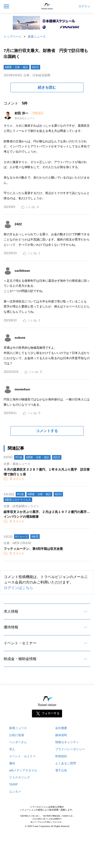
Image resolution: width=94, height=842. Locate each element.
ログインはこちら (18, 588)
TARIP (13, 784)
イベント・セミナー (20, 643)
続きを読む (47, 87)
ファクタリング (19, 777)
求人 (12, 749)
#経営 (35, 536)
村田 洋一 (22, 113)
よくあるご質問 (65, 763)
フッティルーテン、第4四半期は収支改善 (33, 548)
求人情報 (11, 611)
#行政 (18, 457)
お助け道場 (16, 735)
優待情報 (11, 627)
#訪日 (35, 67)
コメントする (47, 431)
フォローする (51, 713)
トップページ (12, 36)
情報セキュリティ (67, 742)
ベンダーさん (18, 742)
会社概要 (61, 728)
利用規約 (61, 756)
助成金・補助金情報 (20, 659)
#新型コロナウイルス (18, 499)
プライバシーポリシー (70, 749)
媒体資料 (61, 735)
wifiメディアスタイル (23, 770)
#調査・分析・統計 (16, 67)
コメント (17, 479)
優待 (12, 763)
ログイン (84, 6)
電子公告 (61, 770)
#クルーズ (21, 536)
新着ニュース (37, 36)
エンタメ (15, 791)
